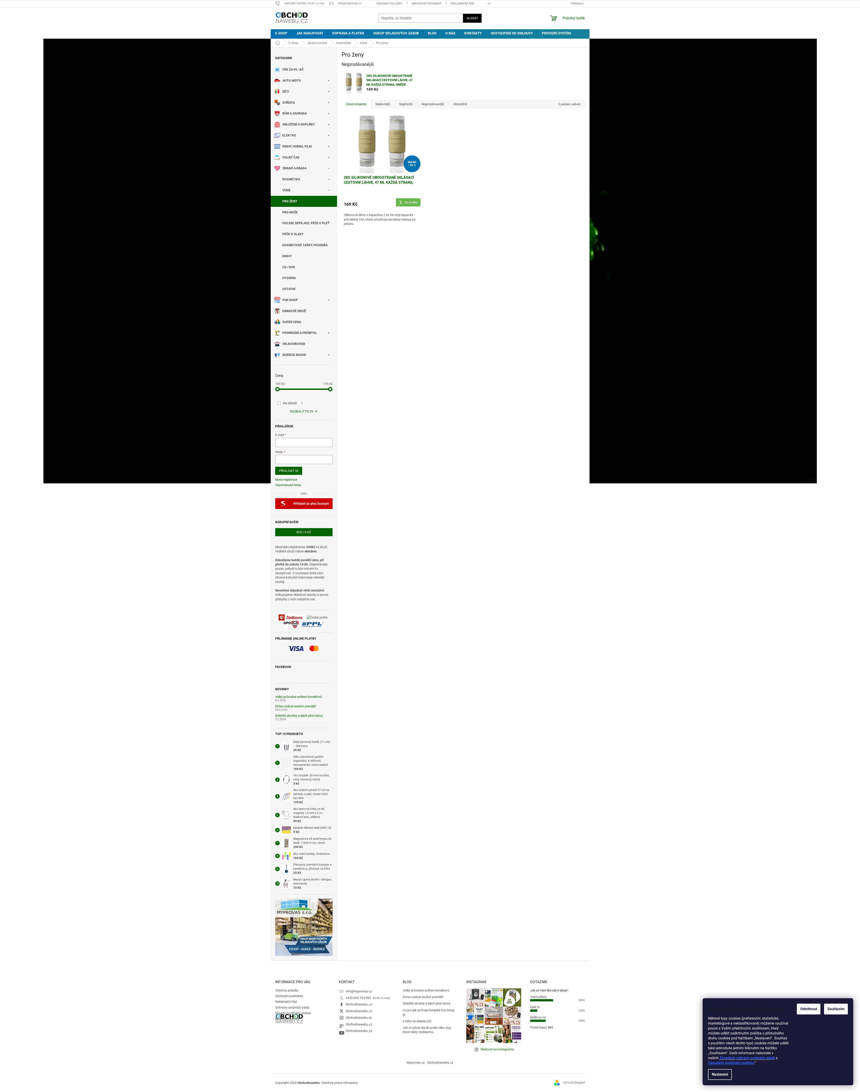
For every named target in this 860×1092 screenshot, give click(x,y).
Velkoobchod (293, 344)
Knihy (287, 256)
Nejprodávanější (433, 104)
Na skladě (293, 403)
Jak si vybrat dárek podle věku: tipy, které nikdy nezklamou (427, 1030)
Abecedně (460, 104)
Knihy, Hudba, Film (297, 146)
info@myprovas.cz (359, 991)
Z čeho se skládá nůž (417, 1021)
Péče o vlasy (293, 234)
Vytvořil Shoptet (574, 1082)
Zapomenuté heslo (288, 485)
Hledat (472, 18)
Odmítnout (808, 1009)
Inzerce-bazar (294, 355)
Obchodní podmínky (426, 3)
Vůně (286, 190)
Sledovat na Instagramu (497, 1049)
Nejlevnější (382, 104)
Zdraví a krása (294, 168)
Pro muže (290, 212)
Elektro (289, 135)
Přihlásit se (289, 471)
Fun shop (290, 300)
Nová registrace (286, 479)
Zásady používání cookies (293, 1013)
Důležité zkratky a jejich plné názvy (299, 715)
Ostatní (288, 289)
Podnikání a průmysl (299, 333)
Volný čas (290, 157)
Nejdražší (405, 104)
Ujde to (535, 1007)
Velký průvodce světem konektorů (298, 697)
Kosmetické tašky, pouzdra (305, 245)
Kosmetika (291, 179)
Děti (285, 91)
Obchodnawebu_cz (359, 1004)
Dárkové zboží (294, 311)
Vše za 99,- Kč (293, 69)
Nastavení (720, 1074)
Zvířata (288, 102)
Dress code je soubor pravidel (295, 706)
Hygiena (289, 278)
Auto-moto (291, 80)
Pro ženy (289, 201)
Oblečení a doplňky (298, 124)
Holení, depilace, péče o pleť (306, 223)
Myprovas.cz (416, 1062)
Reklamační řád (462, 3)
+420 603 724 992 (359, 998)
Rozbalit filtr (301, 411)
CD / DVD (288, 267)
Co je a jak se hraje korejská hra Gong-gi (429, 1012)
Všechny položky (389, 3)
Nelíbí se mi (538, 1017)
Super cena (291, 322)
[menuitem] (281, 33)
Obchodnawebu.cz (359, 1017)
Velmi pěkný (538, 997)
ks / (303, 532)
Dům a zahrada (294, 113)
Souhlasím (835, 1009)
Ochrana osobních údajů (292, 1007)
